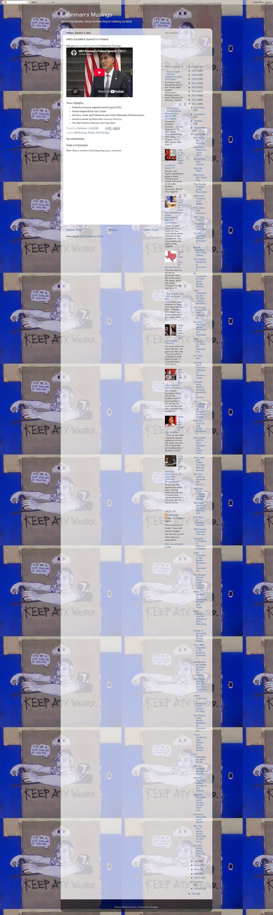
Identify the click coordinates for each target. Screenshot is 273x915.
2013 (194, 100)
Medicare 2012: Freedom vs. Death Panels (199, 493)
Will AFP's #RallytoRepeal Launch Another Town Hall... (200, 802)
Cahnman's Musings (86, 14)
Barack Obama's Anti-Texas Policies (200, 251)
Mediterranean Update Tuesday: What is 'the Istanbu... (200, 668)
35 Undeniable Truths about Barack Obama (200, 280)
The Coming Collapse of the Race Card (200, 188)
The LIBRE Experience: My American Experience (200, 651)
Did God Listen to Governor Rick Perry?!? (199, 479)
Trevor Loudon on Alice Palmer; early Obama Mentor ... (200, 742)
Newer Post (74, 230)
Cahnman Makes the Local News (200, 151)
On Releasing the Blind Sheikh (200, 758)
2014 (194, 95)
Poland (91, 133)
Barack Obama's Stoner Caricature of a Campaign (200, 328)
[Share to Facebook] (115, 128)
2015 (194, 91)
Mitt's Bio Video (198, 169)
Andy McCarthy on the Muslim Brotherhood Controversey (200, 562)
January (198, 888)
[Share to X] (112, 128)
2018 (194, 79)
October (198, 121)
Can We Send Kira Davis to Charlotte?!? (200, 238)
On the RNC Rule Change (200, 161)
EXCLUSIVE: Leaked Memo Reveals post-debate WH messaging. (173, 113)
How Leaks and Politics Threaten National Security (199, 463)
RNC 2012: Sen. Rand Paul (200, 177)
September (199, 128)
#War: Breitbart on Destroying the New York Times (200, 599)
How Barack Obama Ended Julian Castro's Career (200, 581)
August (198, 134)
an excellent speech (86, 46)
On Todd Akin (198, 357)
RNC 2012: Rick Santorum (200, 210)
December (199, 107)
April (196, 873)
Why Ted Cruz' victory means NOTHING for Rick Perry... (200, 834)
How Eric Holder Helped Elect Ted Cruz (199, 850)
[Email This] (106, 128)
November (199, 114)
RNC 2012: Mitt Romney (199, 140)
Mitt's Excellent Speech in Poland (200, 770)
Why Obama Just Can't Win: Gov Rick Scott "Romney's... (200, 685)
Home (113, 230)
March (197, 877)
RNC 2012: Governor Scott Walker (199, 200)
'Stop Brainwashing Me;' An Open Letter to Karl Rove (200, 297)
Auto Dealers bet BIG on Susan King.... (174, 296)
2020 (194, 71)
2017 (194, 83)
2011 (194, 894)
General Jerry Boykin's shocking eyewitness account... (200, 389)
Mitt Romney (80, 133)
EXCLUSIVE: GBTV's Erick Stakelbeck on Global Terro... (200, 445)
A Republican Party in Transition (200, 226)
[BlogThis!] (109, 128)
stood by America (112, 119)
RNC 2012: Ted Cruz (199, 218)
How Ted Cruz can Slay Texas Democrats (200, 427)
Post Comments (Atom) (91, 236)
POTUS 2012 (102, 133)
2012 (194, 104)
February (198, 882)
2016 (194, 87)
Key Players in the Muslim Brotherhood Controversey (200, 723)
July (196, 861)
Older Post (150, 230)
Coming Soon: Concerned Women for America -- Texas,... (200, 370)
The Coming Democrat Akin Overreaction (200, 312)
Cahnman (173, 515)
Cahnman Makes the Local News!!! (200, 818)
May (196, 869)
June (197, 865)
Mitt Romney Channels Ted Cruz (200, 531)
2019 (194, 75)
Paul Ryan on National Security (199, 521)
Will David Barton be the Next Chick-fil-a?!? (200, 508)
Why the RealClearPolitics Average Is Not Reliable (200, 784)
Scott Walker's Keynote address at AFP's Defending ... (200, 619)
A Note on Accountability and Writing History (200, 636)
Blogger (154, 907)
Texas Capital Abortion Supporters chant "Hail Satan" (173, 76)
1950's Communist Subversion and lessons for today (200, 703)
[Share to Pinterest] (118, 128)
